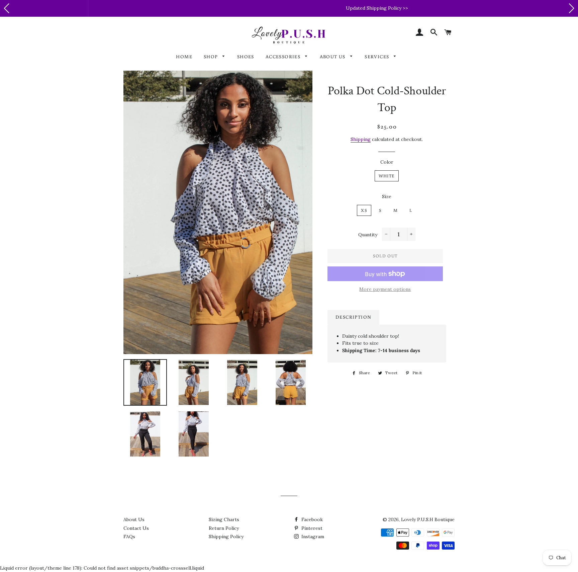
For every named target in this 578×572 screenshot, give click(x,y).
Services (378, 57)
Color (386, 162)
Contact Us (136, 528)
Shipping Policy (226, 537)
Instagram (312, 537)
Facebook (311, 519)
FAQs (129, 537)
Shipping (361, 139)
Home (184, 57)
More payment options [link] (385, 289)
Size (386, 196)
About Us (333, 57)
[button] (6, 8)
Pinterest (311, 528)
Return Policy (224, 528)
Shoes (245, 57)
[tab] (353, 317)
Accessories (284, 57)
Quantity (367, 235)
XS (364, 210)
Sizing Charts (224, 519)
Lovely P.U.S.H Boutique (428, 519)
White (387, 176)
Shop (211, 57)
